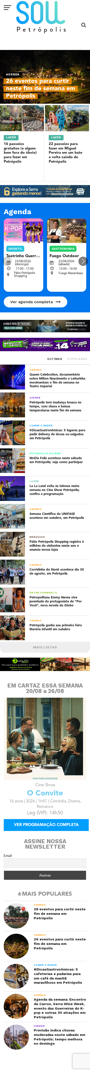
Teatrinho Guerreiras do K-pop (35, 256)
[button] (83, 261)
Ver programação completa (46, 825)
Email (8, 855)
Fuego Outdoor (64, 256)
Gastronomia (63, 248)
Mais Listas (45, 647)
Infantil (15, 248)
